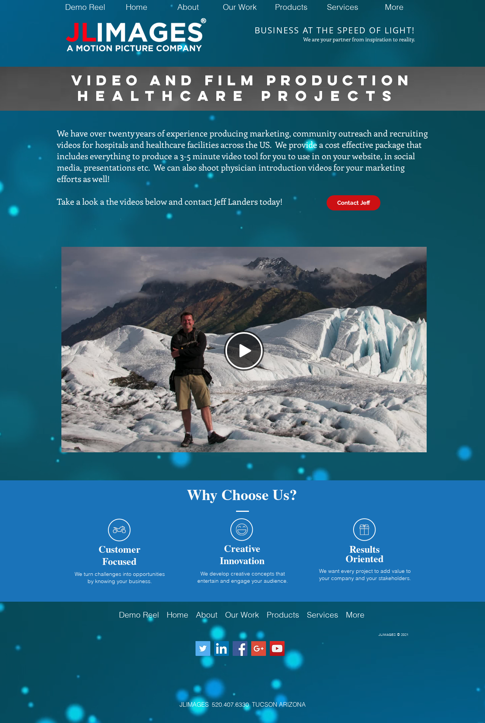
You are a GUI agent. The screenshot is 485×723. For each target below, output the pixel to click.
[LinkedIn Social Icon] (221, 648)
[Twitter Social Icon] (203, 648)
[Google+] (258, 648)
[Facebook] (240, 648)
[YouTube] (277, 648)
